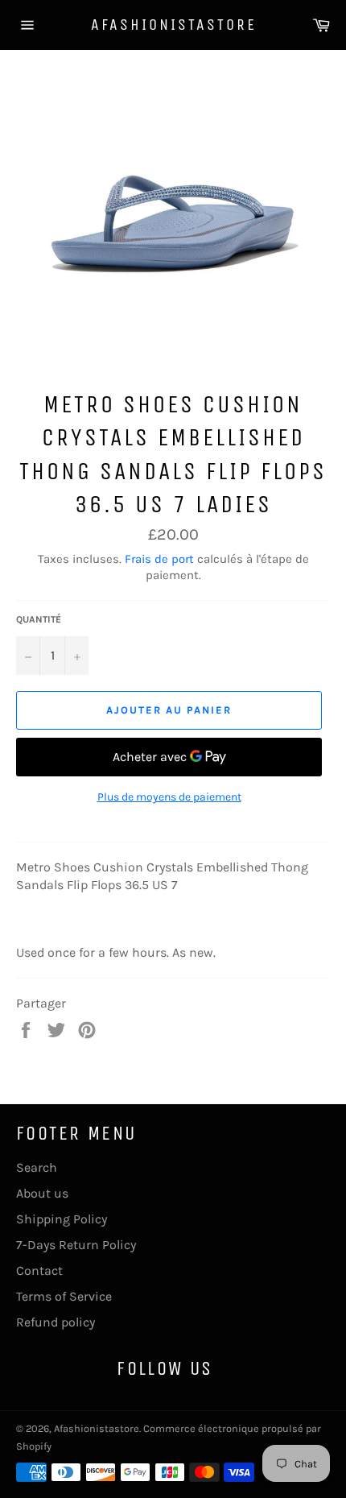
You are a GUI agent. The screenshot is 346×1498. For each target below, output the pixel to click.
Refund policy (55, 1322)
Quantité (38, 619)
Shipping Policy (61, 1219)
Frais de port (159, 559)
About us (42, 1193)
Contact (39, 1270)
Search (36, 1167)
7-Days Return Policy (76, 1244)
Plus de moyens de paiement (169, 797)
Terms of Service (64, 1296)
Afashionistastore (173, 24)
